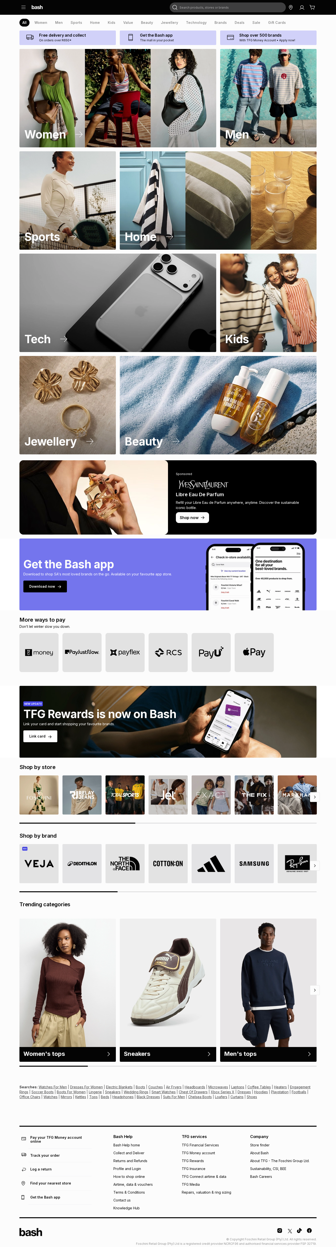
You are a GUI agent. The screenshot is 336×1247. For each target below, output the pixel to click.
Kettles (80, 1097)
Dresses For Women (86, 1087)
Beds (105, 1097)
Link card (37, 736)
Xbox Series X (222, 1092)
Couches (155, 1087)
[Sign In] (302, 7)
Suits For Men (174, 1097)
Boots (140, 1087)
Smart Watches (164, 1092)
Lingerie (95, 1092)
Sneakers (113, 1092)
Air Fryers (174, 1087)
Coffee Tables (259, 1087)
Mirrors (66, 1097)
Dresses (244, 1092)
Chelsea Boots (200, 1097)
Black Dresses (148, 1097)
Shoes (252, 1097)
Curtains (237, 1097)
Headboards (195, 1087)
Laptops (237, 1087)
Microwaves (218, 1087)
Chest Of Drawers (193, 1092)
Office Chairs (29, 1097)
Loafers (221, 1097)
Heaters (280, 1087)
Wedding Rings (136, 1092)
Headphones (123, 1097)
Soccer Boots (42, 1092)
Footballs (299, 1092)
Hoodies (261, 1092)
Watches (51, 1097)
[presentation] (24, 23)
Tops (93, 1097)
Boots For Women (71, 1092)
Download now (42, 586)
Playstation (280, 1092)
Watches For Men (53, 1087)
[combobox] (228, 7)
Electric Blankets (119, 1087)
